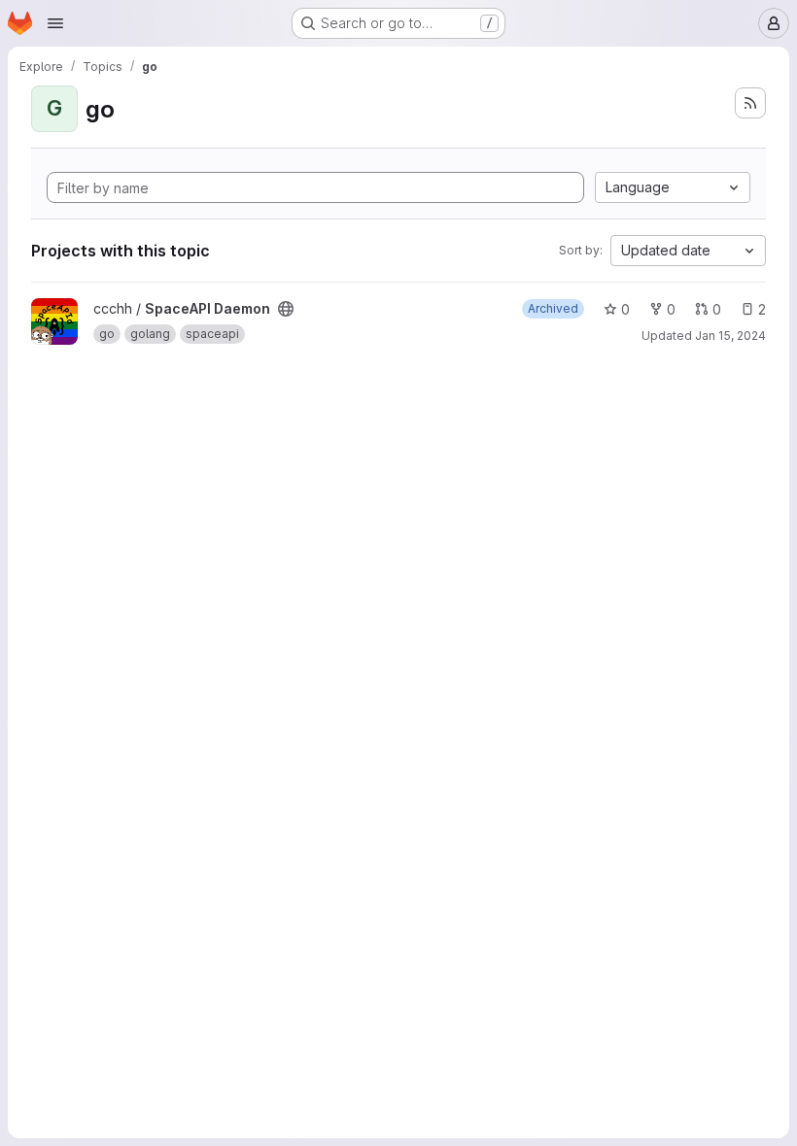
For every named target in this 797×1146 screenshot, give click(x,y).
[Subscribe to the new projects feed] (750, 102)
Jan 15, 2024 (730, 335)
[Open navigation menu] (55, 23)
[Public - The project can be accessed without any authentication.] (286, 309)
